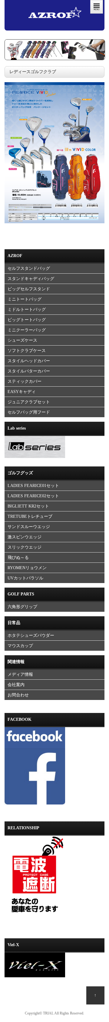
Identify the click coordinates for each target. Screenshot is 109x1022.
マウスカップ (20, 645)
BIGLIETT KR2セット (28, 506)
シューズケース (22, 340)
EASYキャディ (22, 391)
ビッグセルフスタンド (29, 289)
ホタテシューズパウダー (31, 635)
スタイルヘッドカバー (29, 361)
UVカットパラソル (25, 578)
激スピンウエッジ (24, 537)
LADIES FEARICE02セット (33, 496)
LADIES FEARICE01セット (33, 485)
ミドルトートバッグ (27, 309)
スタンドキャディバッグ (31, 278)
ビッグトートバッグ (27, 320)
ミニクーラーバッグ (27, 330)
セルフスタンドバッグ (29, 268)
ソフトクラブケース (27, 350)
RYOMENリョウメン (27, 568)
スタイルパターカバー (29, 371)
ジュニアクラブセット (29, 402)
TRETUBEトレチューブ (30, 516)
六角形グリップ (22, 606)
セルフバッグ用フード (29, 412)
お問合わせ (18, 695)
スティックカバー (24, 381)
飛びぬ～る (18, 557)
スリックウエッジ (24, 547)
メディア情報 (20, 674)
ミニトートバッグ (24, 299)
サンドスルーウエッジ (29, 526)
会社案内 (16, 684)
